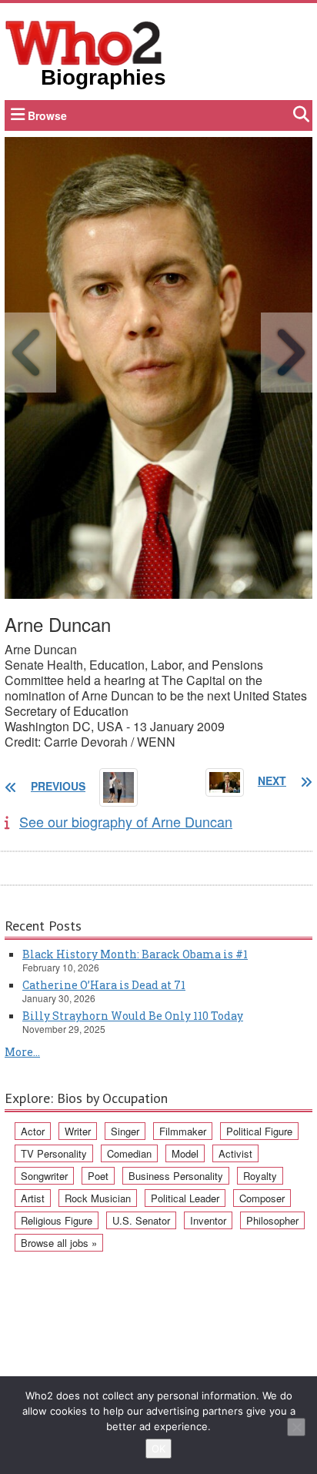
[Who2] (84, 41)
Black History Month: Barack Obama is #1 (135, 954)
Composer (262, 1198)
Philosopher (272, 1220)
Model (185, 1153)
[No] (296, 1427)
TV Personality (54, 1153)
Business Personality (175, 1175)
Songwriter (44, 1175)
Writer (78, 1131)
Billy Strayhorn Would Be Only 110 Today (132, 1015)
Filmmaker (182, 1131)
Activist (235, 1153)
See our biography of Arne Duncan (125, 821)
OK (158, 1448)
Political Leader (185, 1198)
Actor (33, 1131)
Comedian (129, 1153)
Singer (125, 1131)
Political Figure (259, 1131)
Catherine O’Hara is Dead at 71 (103, 985)
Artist (33, 1198)
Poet (98, 1175)
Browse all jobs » (59, 1242)
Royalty (260, 1175)
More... (22, 1052)
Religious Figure (56, 1220)
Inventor (208, 1220)
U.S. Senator (141, 1220)
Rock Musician (98, 1198)
